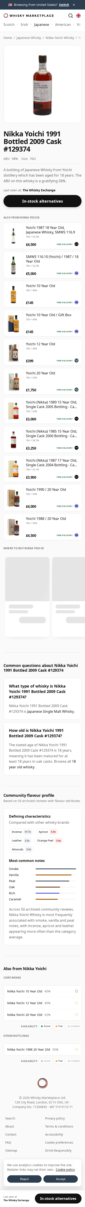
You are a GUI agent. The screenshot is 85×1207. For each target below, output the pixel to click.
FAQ (8, 1142)
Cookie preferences (59, 1142)
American (63, 24)
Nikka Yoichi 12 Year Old (24, 1003)
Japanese (41, 24)
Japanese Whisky (29, 38)
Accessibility (54, 1134)
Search (10, 1118)
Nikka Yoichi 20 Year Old (24, 1015)
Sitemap (11, 1150)
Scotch (9, 24)
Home (7, 38)
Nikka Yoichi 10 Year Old (24, 991)
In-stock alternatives (42, 201)
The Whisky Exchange (39, 190)
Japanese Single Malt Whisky (50, 711)
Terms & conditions (59, 1126)
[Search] (70, 15)
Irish (24, 24)
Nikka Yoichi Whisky (60, 38)
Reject (24, 1179)
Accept (60, 1179)
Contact (10, 1134)
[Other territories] (78, 16)
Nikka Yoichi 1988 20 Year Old (28, 1049)
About (9, 1126)
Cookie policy (65, 1169)
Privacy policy (55, 1118)
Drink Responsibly (58, 1150)
